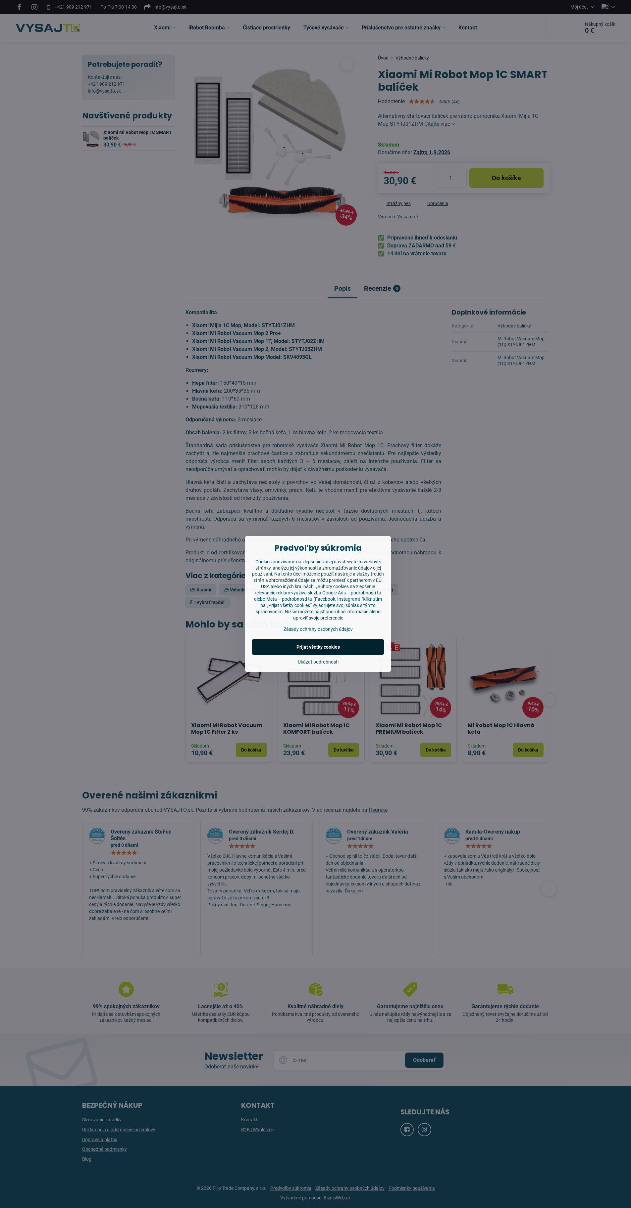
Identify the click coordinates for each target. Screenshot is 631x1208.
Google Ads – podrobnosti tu (351, 592)
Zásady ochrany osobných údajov (318, 629)
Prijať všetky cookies (318, 647)
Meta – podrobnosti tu (289, 599)
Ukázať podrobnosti (318, 662)
